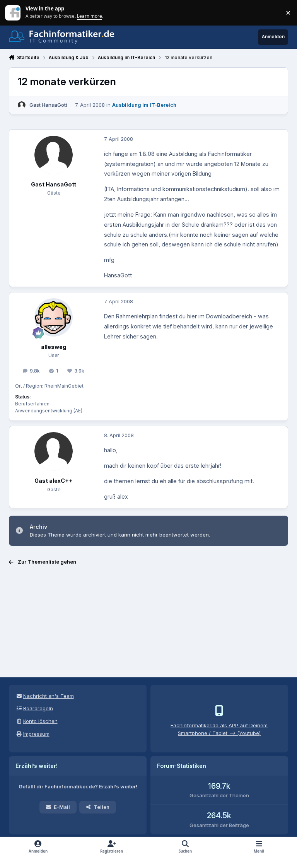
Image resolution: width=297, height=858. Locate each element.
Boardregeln (38, 708)
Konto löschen (40, 721)
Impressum (36, 734)
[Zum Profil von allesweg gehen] (53, 317)
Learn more (13, 12)
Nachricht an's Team (48, 696)
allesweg (54, 347)
